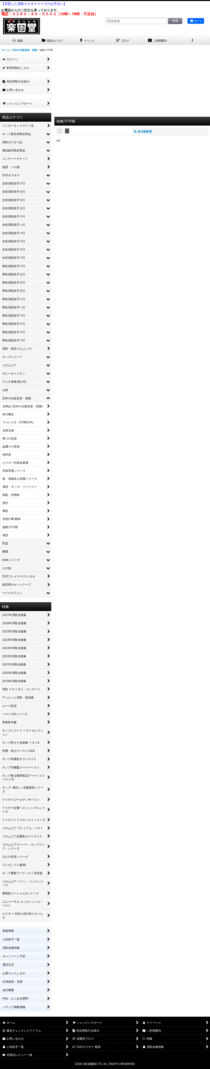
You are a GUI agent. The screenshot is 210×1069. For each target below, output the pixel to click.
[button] (192, 41)
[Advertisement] (132, 86)
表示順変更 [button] (145, 131)
